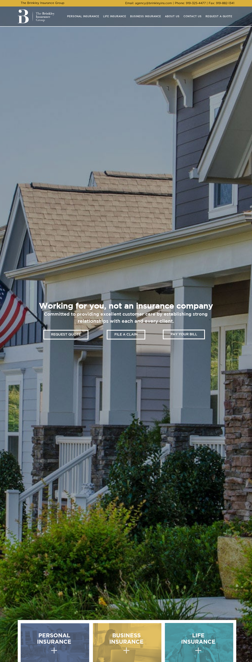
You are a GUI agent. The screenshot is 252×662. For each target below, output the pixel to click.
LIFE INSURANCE (198, 639)
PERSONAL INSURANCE (54, 639)
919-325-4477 (196, 3)
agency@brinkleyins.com (153, 3)
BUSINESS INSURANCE (126, 639)
